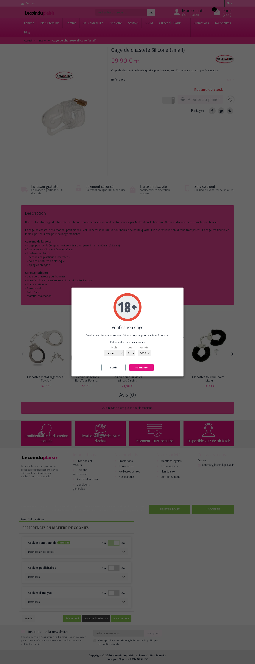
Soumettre (141, 367)
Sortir (113, 367)
